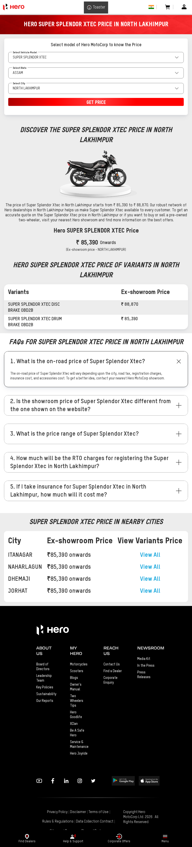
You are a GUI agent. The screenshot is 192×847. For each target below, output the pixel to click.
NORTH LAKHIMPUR (26, 88)
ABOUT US (44, 650)
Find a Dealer (113, 671)
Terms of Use (98, 812)
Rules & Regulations (58, 821)
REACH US (111, 650)
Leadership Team (44, 678)
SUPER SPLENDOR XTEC (29, 57)
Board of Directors (43, 667)
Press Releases (143, 675)
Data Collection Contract (94, 821)
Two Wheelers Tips (76, 700)
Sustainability (45, 694)
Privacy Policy (57, 812)
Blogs (74, 678)
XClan (74, 724)
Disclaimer (78, 812)
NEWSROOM (146, 648)
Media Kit (143, 659)
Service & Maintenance (79, 744)
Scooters (76, 671)
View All (150, 555)
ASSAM (18, 73)
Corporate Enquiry (111, 680)
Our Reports (44, 701)
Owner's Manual (76, 687)
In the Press (145, 665)
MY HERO (76, 650)
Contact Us (112, 664)
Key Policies (44, 687)
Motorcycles (79, 664)
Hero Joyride (79, 753)
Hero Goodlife (76, 715)
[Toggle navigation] (165, 837)
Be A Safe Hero (77, 733)
